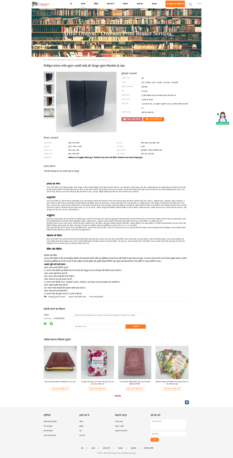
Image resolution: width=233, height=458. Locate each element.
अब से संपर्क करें (155, 119)
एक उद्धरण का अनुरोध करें (175, 4)
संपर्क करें (140, 4)
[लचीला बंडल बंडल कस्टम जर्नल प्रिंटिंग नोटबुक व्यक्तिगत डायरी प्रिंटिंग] (134, 362)
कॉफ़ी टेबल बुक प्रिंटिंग (50, 421)
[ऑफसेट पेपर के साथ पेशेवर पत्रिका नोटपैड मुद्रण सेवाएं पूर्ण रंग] (97, 362)
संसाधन (125, 4)
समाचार (154, 4)
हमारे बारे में (110, 4)
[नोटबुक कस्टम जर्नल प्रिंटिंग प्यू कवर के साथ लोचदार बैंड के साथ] (60, 362)
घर (71, 4)
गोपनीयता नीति (148, 448)
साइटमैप (133, 448)
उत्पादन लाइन (119, 421)
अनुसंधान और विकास (121, 431)
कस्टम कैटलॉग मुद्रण (50, 435)
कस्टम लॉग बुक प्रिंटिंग (96, 297)
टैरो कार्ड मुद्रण (48, 426)
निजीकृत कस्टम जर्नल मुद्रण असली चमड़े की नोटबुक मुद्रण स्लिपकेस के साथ (88, 60)
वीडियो (96, 4)
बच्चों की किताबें (48, 431)
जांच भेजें (136, 326)
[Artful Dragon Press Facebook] (187, 402)
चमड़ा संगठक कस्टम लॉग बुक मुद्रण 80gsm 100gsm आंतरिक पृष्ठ (172, 383)
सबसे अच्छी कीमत (133, 119)
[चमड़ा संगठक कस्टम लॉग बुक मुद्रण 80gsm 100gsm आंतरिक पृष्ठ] (172, 362)
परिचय (81, 421)
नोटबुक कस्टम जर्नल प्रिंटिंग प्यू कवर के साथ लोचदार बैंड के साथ (60, 383)
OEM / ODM (119, 426)
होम (82, 448)
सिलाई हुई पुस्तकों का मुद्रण (57, 297)
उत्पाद (93, 448)
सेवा (80, 431)
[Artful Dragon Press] (43, 4)
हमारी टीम (82, 435)
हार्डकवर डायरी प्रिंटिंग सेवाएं (77, 297)
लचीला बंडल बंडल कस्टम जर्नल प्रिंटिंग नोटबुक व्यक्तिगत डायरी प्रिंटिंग (135, 383)
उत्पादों (83, 4)
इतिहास (81, 426)
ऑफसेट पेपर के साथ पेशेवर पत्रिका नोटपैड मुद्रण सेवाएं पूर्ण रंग (97, 383)
